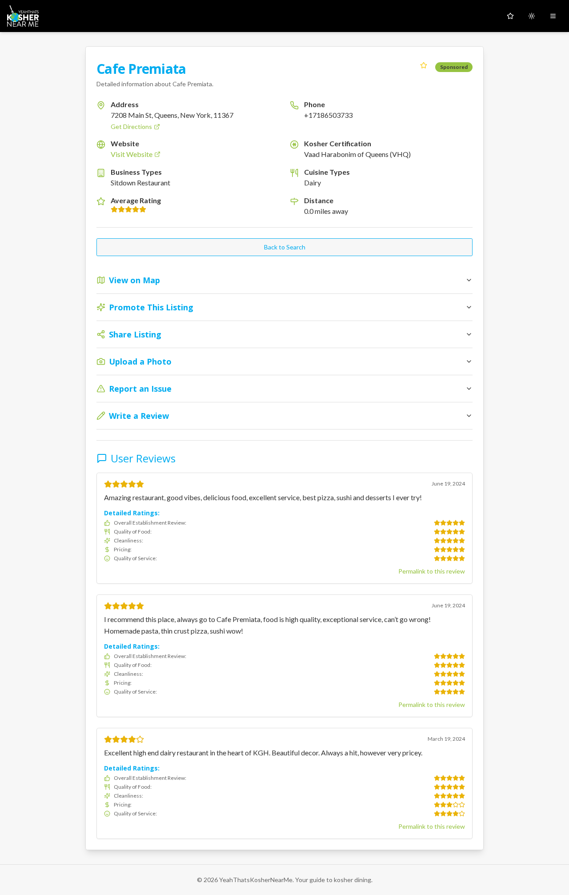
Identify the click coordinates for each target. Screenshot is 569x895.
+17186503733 (328, 115)
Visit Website (131, 154)
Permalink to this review (431, 571)
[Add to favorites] (424, 65)
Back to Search (284, 247)
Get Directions (131, 126)
